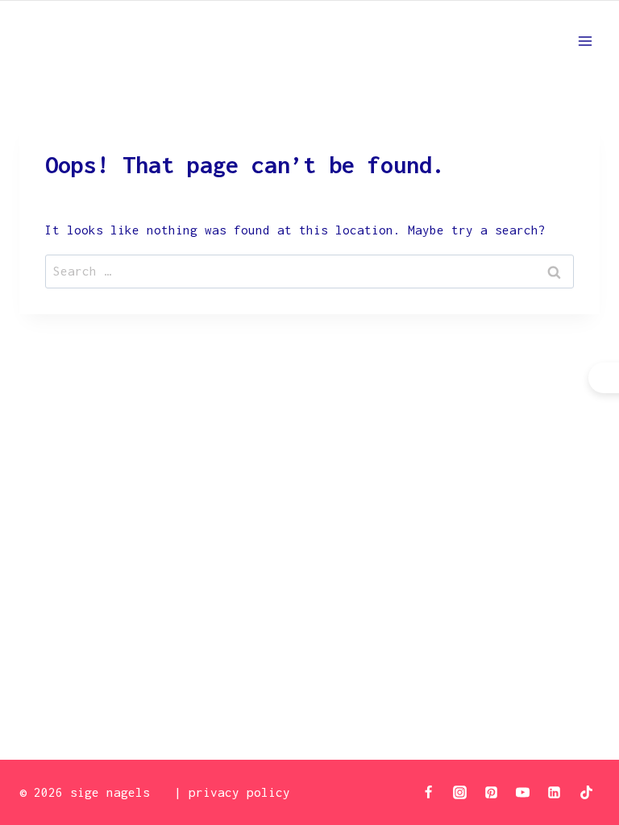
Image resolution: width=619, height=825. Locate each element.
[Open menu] (585, 40)
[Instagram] (460, 792)
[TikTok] (586, 792)
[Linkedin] (554, 792)
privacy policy (239, 792)
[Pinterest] (491, 792)
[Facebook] (428, 792)
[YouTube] (523, 792)
